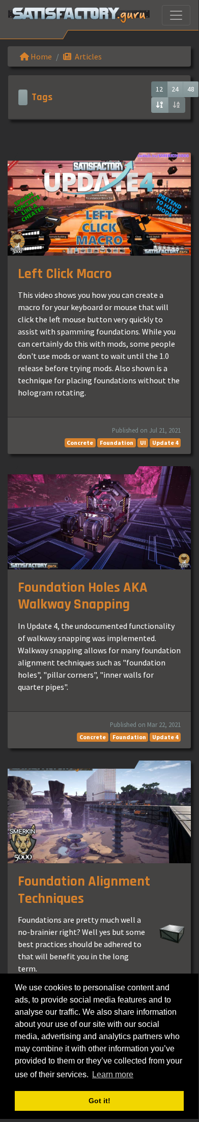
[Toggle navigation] (176, 15)
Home (40, 56)
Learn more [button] (112, 1074)
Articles (87, 56)
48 (190, 89)
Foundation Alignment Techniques (84, 890)
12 (159, 89)
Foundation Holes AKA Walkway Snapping (83, 596)
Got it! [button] (99, 1101)
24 (175, 89)
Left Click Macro (65, 274)
